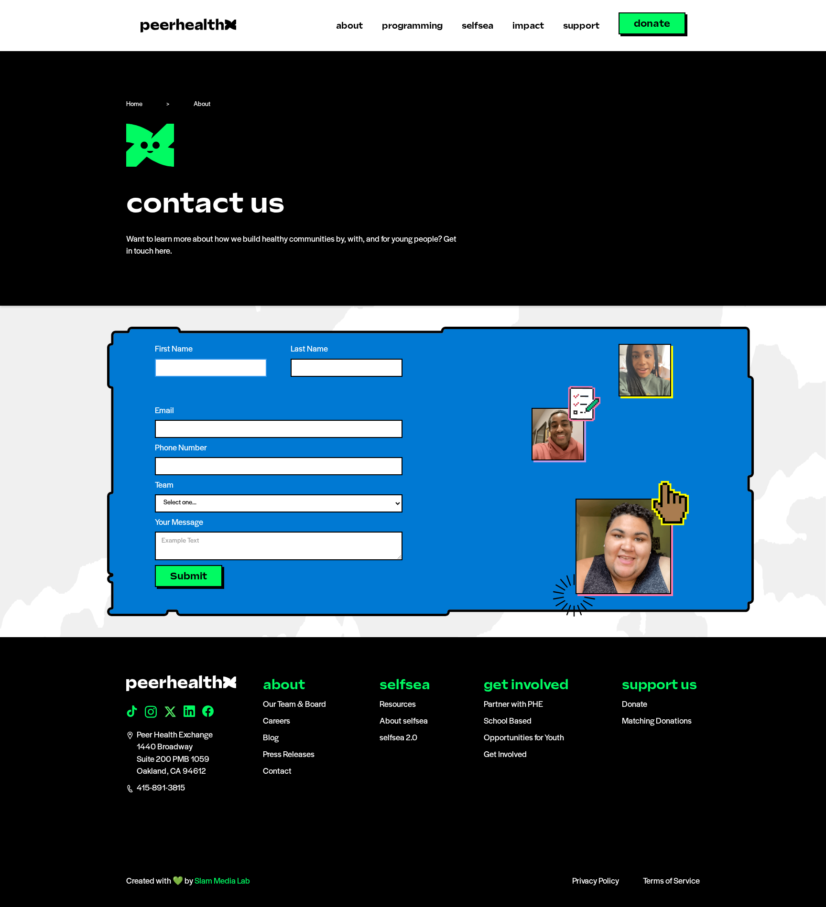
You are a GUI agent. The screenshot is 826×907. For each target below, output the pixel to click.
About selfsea (404, 721)
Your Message (179, 523)
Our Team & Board (294, 705)
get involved (526, 685)
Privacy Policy (595, 881)
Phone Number (181, 448)
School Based (508, 721)
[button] (349, 25)
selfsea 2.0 (398, 738)
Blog (271, 738)
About (202, 104)
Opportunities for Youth (524, 738)
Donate (634, 705)
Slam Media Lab (222, 881)
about (284, 685)
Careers (276, 721)
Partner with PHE (513, 705)
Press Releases (289, 755)
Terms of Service (671, 881)
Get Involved (505, 755)
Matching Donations (657, 721)
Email (164, 411)
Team (164, 485)
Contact (277, 772)
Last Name (309, 349)
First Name (174, 349)
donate (652, 23)
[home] (188, 25)
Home (134, 104)
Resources (398, 705)
